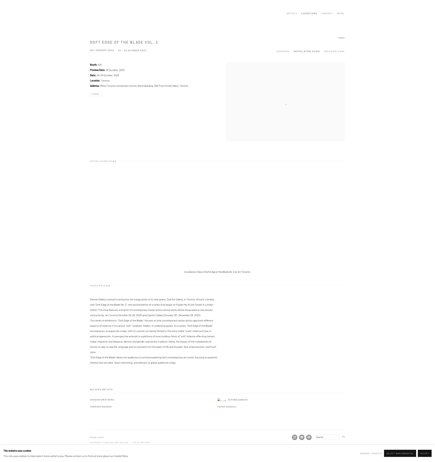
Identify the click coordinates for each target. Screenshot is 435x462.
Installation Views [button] (307, 51)
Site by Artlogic (141, 442)
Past (342, 37)
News (340, 13)
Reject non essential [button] (400, 453)
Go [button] (343, 436)
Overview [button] (282, 51)
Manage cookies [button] (97, 437)
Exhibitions (309, 13)
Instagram (294, 437)
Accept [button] (424, 453)
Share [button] (96, 94)
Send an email (309, 437)
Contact (327, 13)
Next (421, 219)
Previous (13, 219)
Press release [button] (334, 51)
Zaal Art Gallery (98, 13)
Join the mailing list (301, 437)
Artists (292, 13)
